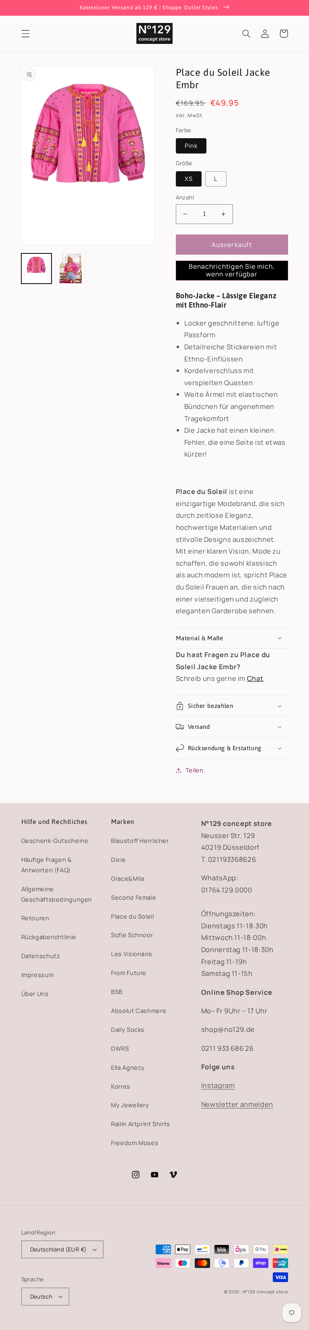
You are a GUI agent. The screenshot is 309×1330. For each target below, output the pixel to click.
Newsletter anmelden (237, 1104)
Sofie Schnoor (132, 935)
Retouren (35, 918)
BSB (117, 992)
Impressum (37, 975)
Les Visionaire (131, 954)
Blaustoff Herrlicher (140, 840)
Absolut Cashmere (138, 1010)
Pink (191, 145)
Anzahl (185, 197)
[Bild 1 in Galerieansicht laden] (36, 268)
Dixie (118, 859)
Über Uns (35, 994)
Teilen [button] (194, 770)
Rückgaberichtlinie (48, 937)
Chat (255, 678)
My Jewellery (130, 1105)
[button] (25, 33)
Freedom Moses (134, 1143)
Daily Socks (127, 1029)
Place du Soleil (132, 916)
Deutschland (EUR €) (58, 1249)
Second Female (133, 897)
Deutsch (41, 1296)
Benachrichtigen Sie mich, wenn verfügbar (232, 270)
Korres (120, 1086)
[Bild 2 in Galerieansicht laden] (71, 268)
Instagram (218, 1085)
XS (189, 178)
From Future (128, 973)
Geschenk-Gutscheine (55, 840)
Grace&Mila (127, 878)
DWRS (120, 1048)
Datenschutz (40, 956)
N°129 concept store (265, 1292)
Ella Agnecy (128, 1067)
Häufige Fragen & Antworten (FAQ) (46, 864)
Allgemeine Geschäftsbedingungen (57, 894)
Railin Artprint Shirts (140, 1124)
